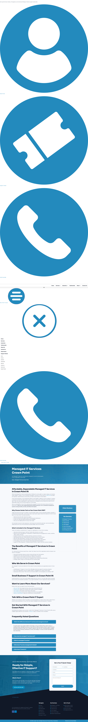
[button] (44, 287)
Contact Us (84, 285)
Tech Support (16, 590)
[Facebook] (13, 711)
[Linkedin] (15, 711)
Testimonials (72, 285)
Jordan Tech (48, 495)
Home (52, 285)
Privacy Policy (50, 720)
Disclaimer (56, 720)
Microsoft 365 (16, 588)
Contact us (31, 611)
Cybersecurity (16, 589)
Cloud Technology (17, 591)
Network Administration (18, 593)
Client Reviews (67, 508)
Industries (64, 285)
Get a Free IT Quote (4, 302)
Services (57, 285)
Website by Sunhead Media (70, 720)
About (78, 285)
